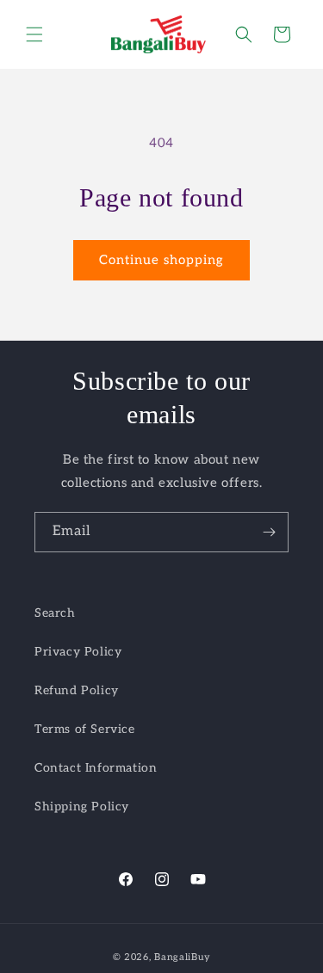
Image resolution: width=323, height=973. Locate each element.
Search (55, 613)
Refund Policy (76, 690)
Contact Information (95, 768)
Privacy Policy (77, 651)
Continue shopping (161, 260)
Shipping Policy (81, 806)
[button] (34, 34)
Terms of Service (84, 729)
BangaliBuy (182, 957)
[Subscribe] (269, 532)
